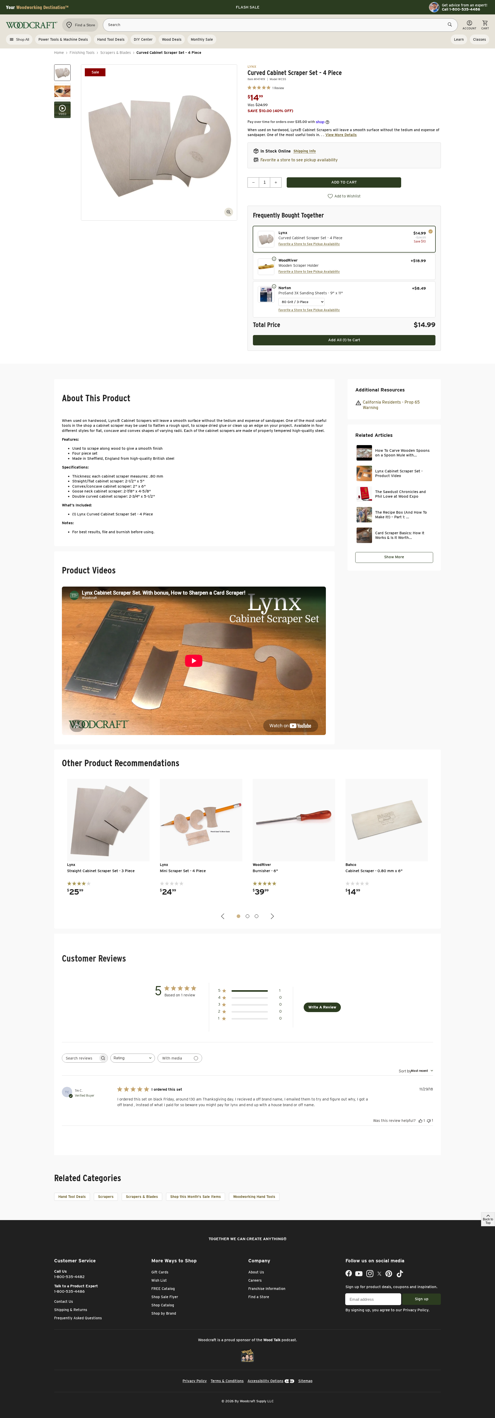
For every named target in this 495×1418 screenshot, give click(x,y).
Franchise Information (266, 1289)
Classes (479, 39)
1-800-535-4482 (69, 1276)
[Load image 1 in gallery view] (62, 72)
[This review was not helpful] (429, 1120)
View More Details (341, 135)
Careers (255, 1280)
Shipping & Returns (70, 1310)
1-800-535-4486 (69, 1291)
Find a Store (258, 1297)
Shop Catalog (162, 1305)
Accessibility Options (265, 1381)
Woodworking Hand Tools (254, 1197)
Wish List (159, 1280)
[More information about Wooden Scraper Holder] (274, 258)
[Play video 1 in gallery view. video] (62, 110)
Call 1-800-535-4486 (461, 9)
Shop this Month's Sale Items (195, 1197)
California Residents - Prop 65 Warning (391, 405)
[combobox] (132, 1058)
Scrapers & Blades (115, 53)
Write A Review (322, 1007)
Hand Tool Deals (72, 1197)
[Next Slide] (271, 916)
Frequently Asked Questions (78, 1318)
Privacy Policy (415, 1310)
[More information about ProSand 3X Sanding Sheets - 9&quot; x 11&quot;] (274, 286)
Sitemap (305, 1381)
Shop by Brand (163, 1313)
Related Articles (374, 435)
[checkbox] (344, 239)
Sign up (421, 1299)
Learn (459, 39)
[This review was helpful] (420, 1120)
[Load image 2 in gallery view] (62, 91)
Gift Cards (159, 1272)
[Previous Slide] (223, 916)
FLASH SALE (247, 7)
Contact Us (63, 1301)
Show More (394, 557)
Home (59, 53)
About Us (256, 1272)
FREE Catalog (163, 1289)
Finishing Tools (82, 53)
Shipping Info (304, 151)
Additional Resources (380, 390)
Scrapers (106, 1197)
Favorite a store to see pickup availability (299, 159)
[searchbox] (80, 1058)
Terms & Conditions (227, 1381)
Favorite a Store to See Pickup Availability (309, 244)
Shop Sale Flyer (164, 1297)
